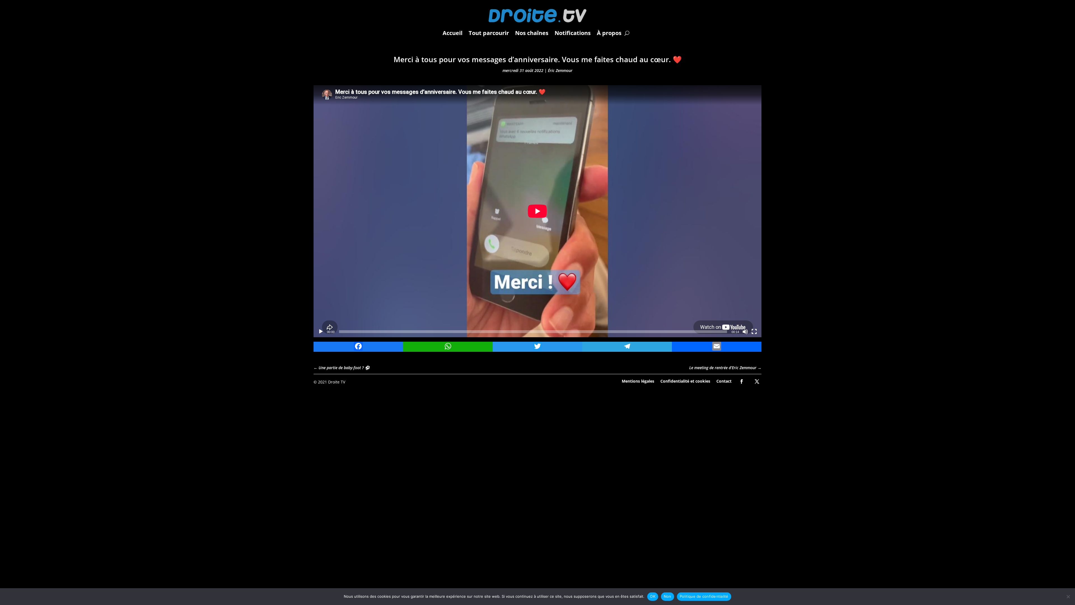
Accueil (452, 33)
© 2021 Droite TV (329, 382)
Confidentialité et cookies (685, 380)
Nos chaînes (531, 33)
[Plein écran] (754, 331)
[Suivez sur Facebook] (741, 381)
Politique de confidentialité (704, 596)
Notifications (573, 33)
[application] (537, 211)
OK (652, 596)
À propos (609, 33)
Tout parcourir (489, 33)
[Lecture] (321, 331)
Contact (724, 380)
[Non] (1068, 596)
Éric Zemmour (560, 70)
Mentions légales (638, 380)
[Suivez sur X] (756, 381)
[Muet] (745, 331)
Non (667, 596)
